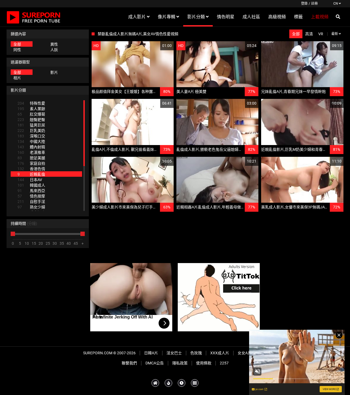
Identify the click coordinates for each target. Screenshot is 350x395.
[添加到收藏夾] (156, 45)
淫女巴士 (174, 353)
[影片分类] (195, 383)
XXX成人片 (219, 353)
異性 (54, 44)
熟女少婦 (31, 207)
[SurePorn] (34, 16)
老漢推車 (31, 152)
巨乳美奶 (31, 130)
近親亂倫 (31, 174)
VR (320, 34)
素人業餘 (31, 109)
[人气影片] (168, 383)
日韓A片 (151, 353)
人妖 (54, 50)
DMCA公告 (154, 363)
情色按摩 (31, 196)
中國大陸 (31, 141)
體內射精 (31, 147)
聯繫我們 (129, 363)
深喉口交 (31, 136)
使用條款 (203, 363)
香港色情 (31, 169)
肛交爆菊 (31, 114)
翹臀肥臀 (31, 119)
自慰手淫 (31, 201)
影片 (54, 72)
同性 (17, 50)
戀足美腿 (31, 158)
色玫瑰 (196, 353)
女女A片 (245, 353)
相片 (17, 78)
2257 (224, 363)
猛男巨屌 (31, 125)
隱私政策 (180, 363)
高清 (309, 34)
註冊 (314, 3)
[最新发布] (181, 383)
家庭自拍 (31, 163)
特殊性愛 (31, 103)
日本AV (30, 180)
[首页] (155, 383)
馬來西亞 (31, 190)
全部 (17, 44)
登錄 (304, 3)
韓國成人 (31, 185)
